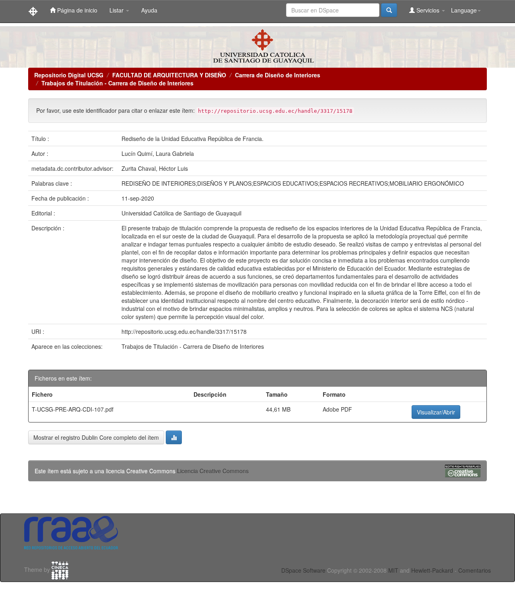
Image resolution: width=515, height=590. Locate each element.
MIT (393, 570)
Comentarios (474, 570)
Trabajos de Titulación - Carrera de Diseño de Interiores (117, 83)
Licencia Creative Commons (213, 471)
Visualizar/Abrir (436, 412)
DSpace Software (303, 570)
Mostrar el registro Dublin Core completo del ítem (96, 437)
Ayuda (149, 10)
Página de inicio (76, 10)
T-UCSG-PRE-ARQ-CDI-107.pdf (72, 409)
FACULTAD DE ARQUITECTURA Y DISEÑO (169, 75)
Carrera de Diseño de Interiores (277, 75)
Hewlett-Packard (432, 570)
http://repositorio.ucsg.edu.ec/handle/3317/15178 (184, 331)
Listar (117, 10)
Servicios (428, 10)
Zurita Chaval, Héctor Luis (155, 168)
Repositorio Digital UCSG (68, 75)
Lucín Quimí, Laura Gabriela (158, 153)
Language (464, 10)
